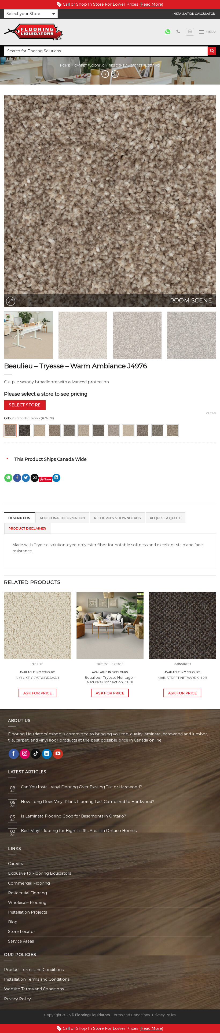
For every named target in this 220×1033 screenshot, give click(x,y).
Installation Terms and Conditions (36, 979)
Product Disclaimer (27, 528)
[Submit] (212, 51)
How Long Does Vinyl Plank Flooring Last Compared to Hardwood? (87, 802)
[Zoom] (10, 301)
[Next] (205, 201)
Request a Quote (165, 518)
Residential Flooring (27, 892)
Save (47, 479)
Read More (151, 4)
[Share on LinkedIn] (56, 478)
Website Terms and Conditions (34, 989)
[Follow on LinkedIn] (47, 754)
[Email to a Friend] (35, 478)
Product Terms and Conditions (34, 969)
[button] (31, 13)
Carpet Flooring (89, 65)
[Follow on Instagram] (25, 754)
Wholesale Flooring (27, 902)
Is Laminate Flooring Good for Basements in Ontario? (73, 816)
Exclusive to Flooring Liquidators (39, 873)
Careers (15, 863)
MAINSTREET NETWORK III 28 (182, 678)
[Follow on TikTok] (36, 754)
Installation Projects (27, 912)
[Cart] (190, 32)
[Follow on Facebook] (14, 754)
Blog (12, 921)
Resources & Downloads (117, 518)
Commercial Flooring (29, 883)
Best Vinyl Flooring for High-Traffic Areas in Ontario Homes (79, 830)
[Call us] (178, 32)
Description (19, 518)
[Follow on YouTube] (58, 754)
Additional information (62, 518)
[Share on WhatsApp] (8, 478)
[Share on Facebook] (17, 478)
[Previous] (15, 201)
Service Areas (21, 941)
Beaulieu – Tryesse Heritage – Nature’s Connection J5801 (110, 679)
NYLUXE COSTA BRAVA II (37, 678)
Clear (211, 413)
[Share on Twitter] (26, 478)
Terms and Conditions (131, 1015)
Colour (9, 418)
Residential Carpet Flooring (134, 65)
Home (65, 65)
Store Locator (21, 931)
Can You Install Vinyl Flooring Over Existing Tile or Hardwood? (81, 787)
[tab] (19, 517)
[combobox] (106, 51)
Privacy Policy (17, 999)
